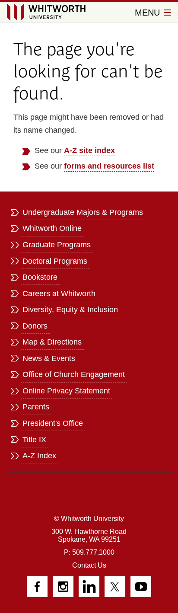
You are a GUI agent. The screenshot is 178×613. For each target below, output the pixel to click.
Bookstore (39, 277)
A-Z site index (89, 150)
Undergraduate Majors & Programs (82, 212)
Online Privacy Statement (66, 390)
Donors (35, 326)
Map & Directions (52, 342)
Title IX (34, 439)
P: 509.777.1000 (89, 552)
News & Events (48, 358)
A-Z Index (39, 455)
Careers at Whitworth (58, 293)
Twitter (115, 586)
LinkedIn (89, 586)
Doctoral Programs (54, 261)
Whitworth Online (52, 228)
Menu (148, 12)
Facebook (37, 586)
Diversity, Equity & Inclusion (70, 309)
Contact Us (89, 565)
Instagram (63, 586)
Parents (35, 406)
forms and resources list (109, 166)
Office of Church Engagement (73, 374)
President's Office (52, 423)
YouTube (140, 586)
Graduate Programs (56, 244)
